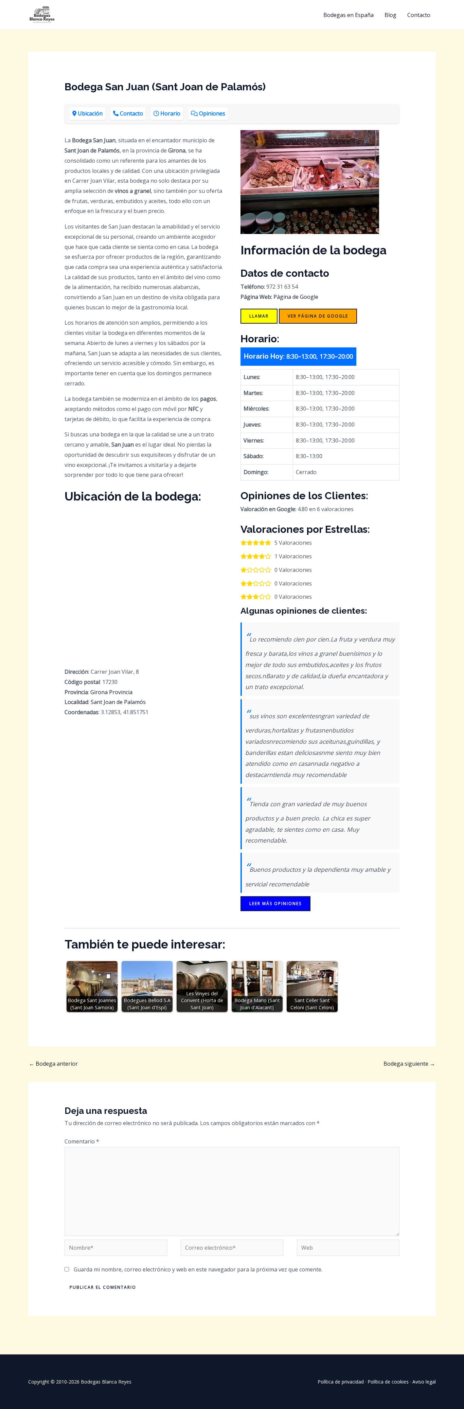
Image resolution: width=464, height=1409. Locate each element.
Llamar (259, 316)
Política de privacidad (341, 1381)
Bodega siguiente (409, 1063)
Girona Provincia (111, 692)
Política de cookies (388, 1381)
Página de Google (295, 297)
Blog (390, 15)
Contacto (418, 15)
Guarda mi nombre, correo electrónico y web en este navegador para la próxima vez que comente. (198, 1269)
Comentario (82, 1141)
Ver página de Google (318, 316)
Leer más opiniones (275, 903)
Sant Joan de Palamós (118, 702)
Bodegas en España (348, 15)
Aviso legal (424, 1381)
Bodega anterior (53, 1063)
